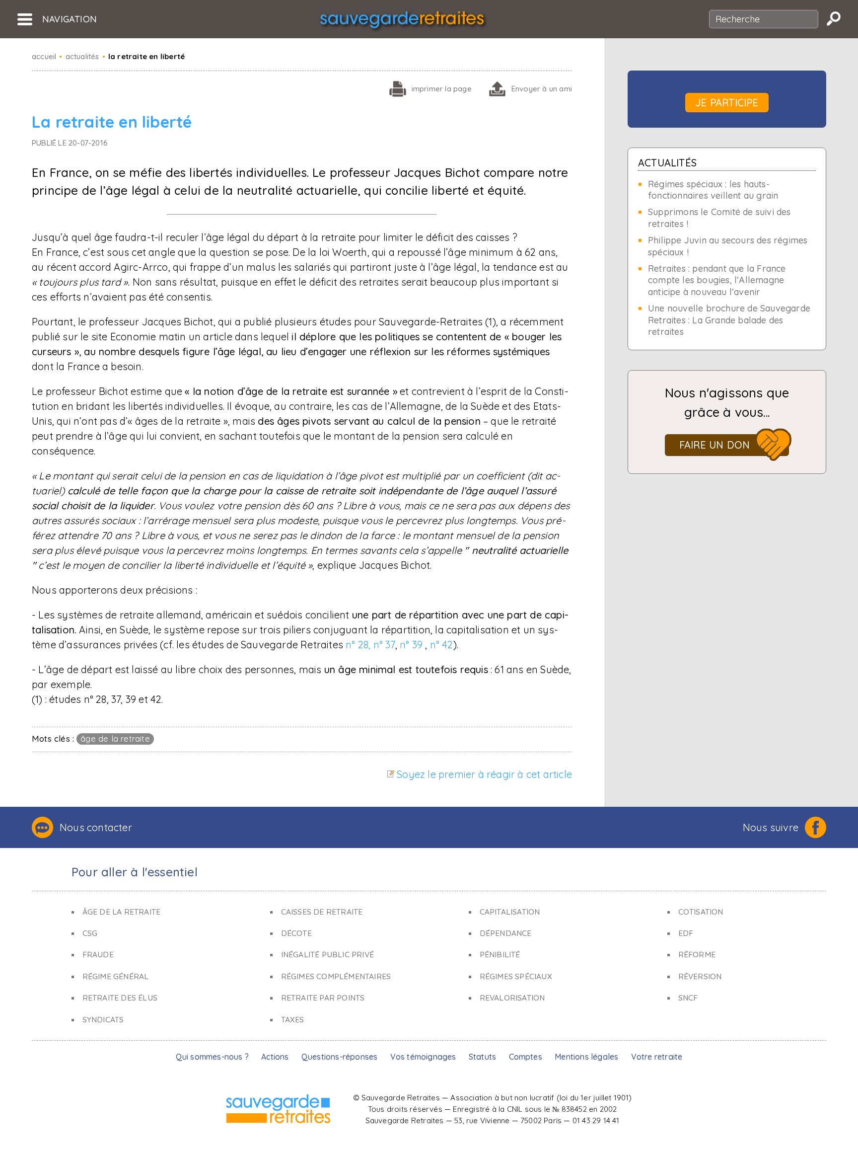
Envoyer (541, 88)
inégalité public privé (327, 954)
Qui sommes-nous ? (212, 1057)
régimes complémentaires (336, 976)
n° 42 (441, 644)
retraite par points (323, 997)
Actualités (667, 162)
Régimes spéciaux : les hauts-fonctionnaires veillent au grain (713, 189)
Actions (274, 1057)
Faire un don (714, 445)
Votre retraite (657, 1057)
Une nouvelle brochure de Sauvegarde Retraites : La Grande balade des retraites (729, 320)
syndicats (103, 1019)
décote (296, 933)
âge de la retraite (115, 738)
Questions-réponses (339, 1057)
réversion (700, 976)
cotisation (700, 912)
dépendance (506, 933)
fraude (98, 954)
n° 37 (384, 644)
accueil (44, 56)
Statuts (482, 1057)
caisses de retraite (322, 912)
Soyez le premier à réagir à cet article (484, 774)
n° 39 (411, 644)
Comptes (525, 1057)
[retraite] (402, 22)
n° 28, (358, 644)
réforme (696, 954)
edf (686, 933)
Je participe (726, 102)
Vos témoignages (423, 1057)
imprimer (442, 88)
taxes (292, 1019)
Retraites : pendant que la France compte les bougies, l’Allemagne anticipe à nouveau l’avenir (717, 280)
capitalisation (510, 912)
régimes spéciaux (516, 976)
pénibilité (500, 954)
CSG (90, 933)
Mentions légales (586, 1057)
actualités (82, 56)
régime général (115, 976)
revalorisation (512, 997)
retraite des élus (119, 997)
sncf (688, 997)
